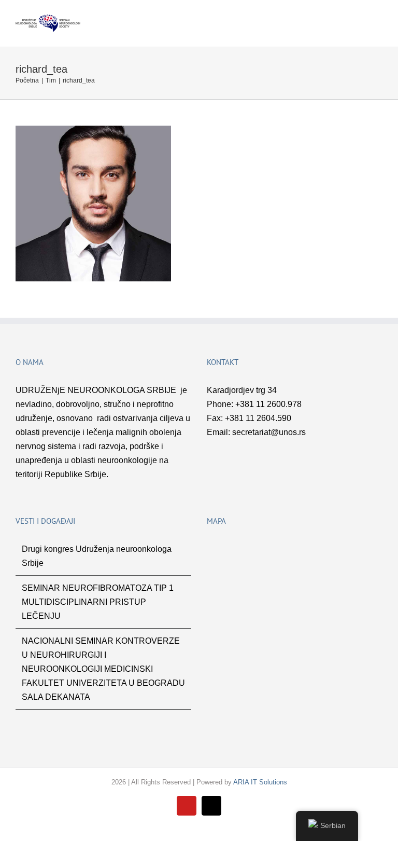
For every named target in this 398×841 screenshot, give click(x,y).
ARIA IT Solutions (260, 782)
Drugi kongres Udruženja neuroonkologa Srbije (97, 556)
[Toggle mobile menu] (378, 20)
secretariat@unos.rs (269, 432)
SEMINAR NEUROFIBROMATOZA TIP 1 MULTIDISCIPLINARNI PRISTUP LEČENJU (98, 602)
